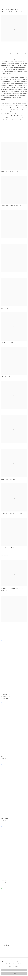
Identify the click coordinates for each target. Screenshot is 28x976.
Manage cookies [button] (14, 966)
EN (5, 34)
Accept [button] (14, 973)
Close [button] (25, 9)
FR (16, 34)
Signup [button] (6, 37)
